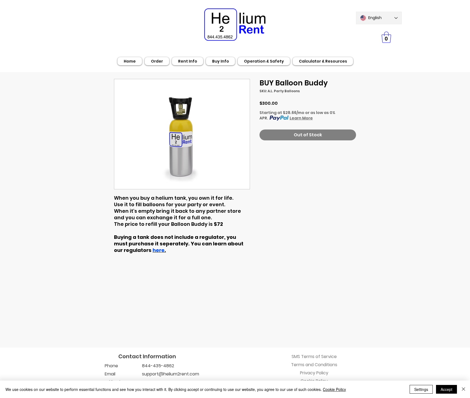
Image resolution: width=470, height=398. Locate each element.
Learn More (301, 118)
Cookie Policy (334, 389)
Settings (421, 389)
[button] (386, 37)
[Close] (463, 389)
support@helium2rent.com (170, 374)
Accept (446, 389)
